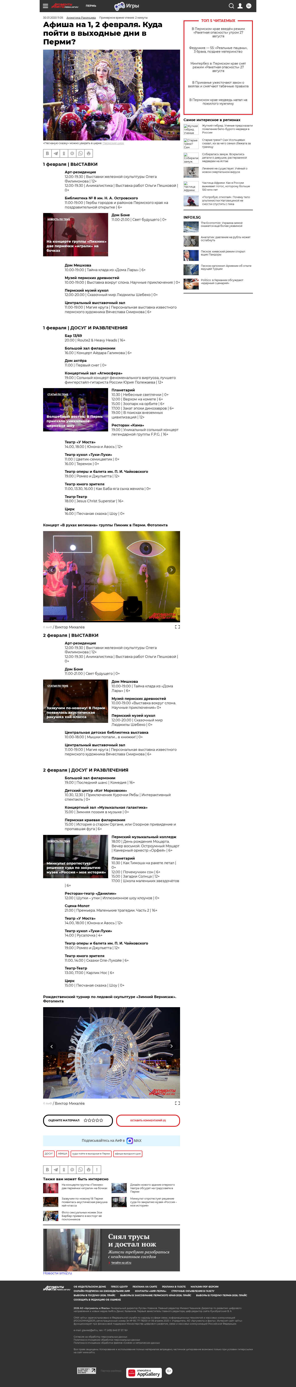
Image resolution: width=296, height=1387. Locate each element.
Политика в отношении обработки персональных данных (107, 1339)
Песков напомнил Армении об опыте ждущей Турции (226, 267)
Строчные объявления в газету (192, 1291)
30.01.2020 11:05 (53, 17)
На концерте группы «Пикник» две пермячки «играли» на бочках (84, 1186)
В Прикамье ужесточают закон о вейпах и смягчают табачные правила (218, 84)
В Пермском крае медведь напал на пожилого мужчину (218, 102)
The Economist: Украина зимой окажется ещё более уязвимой (221, 224)
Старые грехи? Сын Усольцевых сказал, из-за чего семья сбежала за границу (226, 143)
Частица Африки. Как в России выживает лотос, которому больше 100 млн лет (226, 186)
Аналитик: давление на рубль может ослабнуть (225, 239)
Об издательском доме (90, 1286)
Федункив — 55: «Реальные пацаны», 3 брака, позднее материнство (218, 50)
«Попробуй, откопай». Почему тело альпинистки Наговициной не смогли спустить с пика (226, 200)
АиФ (49, 627)
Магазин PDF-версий (204, 1286)
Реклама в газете (174, 1286)
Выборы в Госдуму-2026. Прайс (94, 1295)
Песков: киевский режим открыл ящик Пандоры (223, 253)
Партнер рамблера (111, 1370)
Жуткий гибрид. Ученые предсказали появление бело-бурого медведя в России (227, 129)
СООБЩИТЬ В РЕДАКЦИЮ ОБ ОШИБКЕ (97, 1299)
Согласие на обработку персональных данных (100, 1336)
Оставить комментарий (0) (148, 1120)
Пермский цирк (113, 143)
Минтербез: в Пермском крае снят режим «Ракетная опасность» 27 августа (218, 67)
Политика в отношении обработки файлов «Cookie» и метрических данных (117, 1342)
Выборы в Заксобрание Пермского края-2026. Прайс (155, 1295)
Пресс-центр (119, 1286)
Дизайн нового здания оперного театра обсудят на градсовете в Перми (152, 1188)
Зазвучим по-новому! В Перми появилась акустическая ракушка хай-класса (84, 1202)
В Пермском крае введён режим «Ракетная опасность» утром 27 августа (218, 32)
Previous (51, 570)
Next (171, 570)
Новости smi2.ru (57, 1273)
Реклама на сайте (145, 1286)
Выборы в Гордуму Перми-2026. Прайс (221, 1295)
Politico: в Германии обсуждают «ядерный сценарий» (222, 282)
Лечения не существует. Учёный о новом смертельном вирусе (224, 170)
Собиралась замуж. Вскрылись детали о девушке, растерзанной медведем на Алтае (224, 158)
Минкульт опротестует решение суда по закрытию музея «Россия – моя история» (153, 1202)
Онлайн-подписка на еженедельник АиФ (102, 1291)
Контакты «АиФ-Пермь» (150, 1291)
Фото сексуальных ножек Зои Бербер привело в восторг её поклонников (82, 1216)
